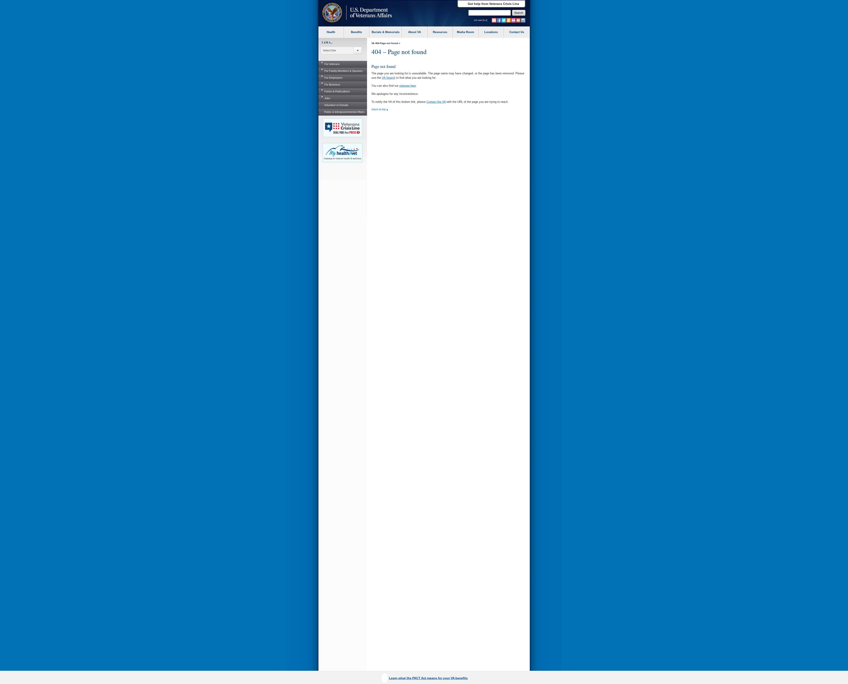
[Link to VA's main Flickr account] (513, 20)
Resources (440, 32)
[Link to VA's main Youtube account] (518, 20)
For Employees (333, 77)
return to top (378, 109)
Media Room (465, 32)
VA (373, 43)
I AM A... (327, 42)
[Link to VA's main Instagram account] (523, 20)
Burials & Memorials (385, 32)
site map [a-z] (480, 20)
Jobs (327, 98)
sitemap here (407, 85)
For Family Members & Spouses (343, 71)
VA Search (388, 77)
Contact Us (516, 32)
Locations (491, 32)
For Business (332, 84)
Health (331, 32)
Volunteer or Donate (336, 105)
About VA (414, 32)
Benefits (356, 32)
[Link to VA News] (508, 20)
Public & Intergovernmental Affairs (344, 112)
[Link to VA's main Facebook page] (498, 20)
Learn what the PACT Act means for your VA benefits (428, 678)
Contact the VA (436, 101)
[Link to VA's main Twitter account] (503, 20)
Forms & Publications (337, 91)
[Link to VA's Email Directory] (494, 20)
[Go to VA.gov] (356, 13)
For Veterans (332, 64)
